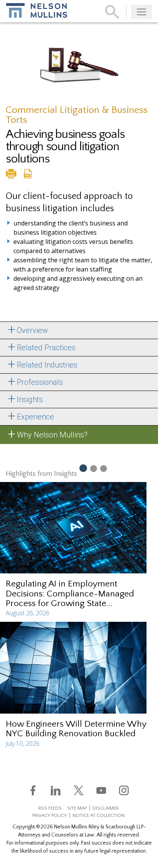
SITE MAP (77, 808)
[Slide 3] (103, 468)
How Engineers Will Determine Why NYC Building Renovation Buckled (76, 729)
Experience (35, 417)
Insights (30, 399)
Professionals (40, 382)
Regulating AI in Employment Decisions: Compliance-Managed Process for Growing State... (70, 593)
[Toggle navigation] (141, 12)
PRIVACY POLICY (49, 815)
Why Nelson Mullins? (52, 435)
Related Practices (46, 347)
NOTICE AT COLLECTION (98, 815)
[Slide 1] (82, 467)
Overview (32, 330)
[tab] (79, 330)
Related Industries (47, 365)
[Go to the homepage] (36, 10)
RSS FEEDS (50, 808)
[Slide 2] (93, 468)
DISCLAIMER (105, 808)
